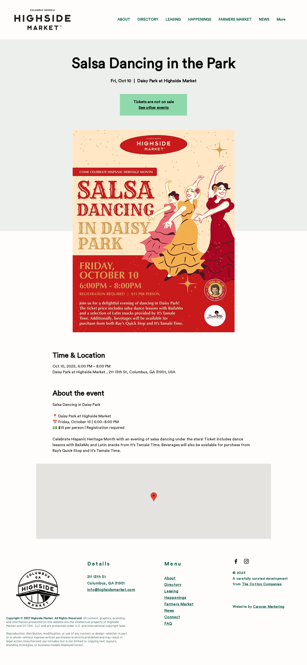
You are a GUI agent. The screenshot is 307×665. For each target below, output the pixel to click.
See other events (154, 108)
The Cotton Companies (262, 584)
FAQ (168, 623)
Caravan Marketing (268, 606)
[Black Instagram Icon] (246, 561)
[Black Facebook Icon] (236, 561)
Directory (173, 585)
